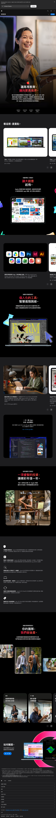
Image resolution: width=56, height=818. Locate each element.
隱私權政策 (3, 816)
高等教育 (3, 14)
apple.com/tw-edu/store (37, 768)
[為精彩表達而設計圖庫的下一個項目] (51, 409)
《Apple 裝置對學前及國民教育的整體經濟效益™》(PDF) (12, 775)
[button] (15, 6)
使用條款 (7, 816)
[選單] (54, 11)
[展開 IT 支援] (40, 708)
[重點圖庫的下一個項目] (51, 167)
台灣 (2, 812)
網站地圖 (21, 816)
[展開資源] (15, 708)
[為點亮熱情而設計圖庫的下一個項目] (51, 726)
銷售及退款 (12, 816)
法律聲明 (17, 816)
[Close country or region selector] (54, 1)
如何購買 (53, 14)
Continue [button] (33, 6)
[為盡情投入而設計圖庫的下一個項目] (51, 284)
